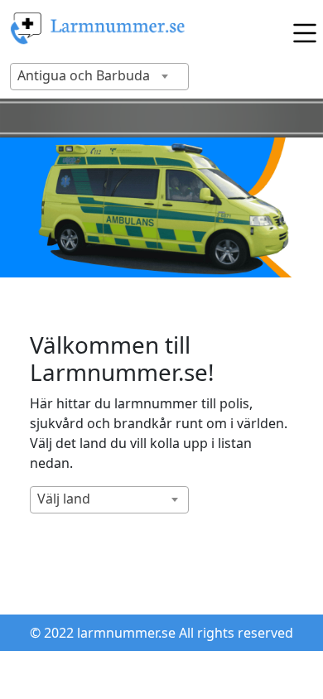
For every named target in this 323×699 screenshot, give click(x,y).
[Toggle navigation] (300, 28)
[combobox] (99, 76)
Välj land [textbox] (63, 498)
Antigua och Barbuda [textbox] (83, 75)
